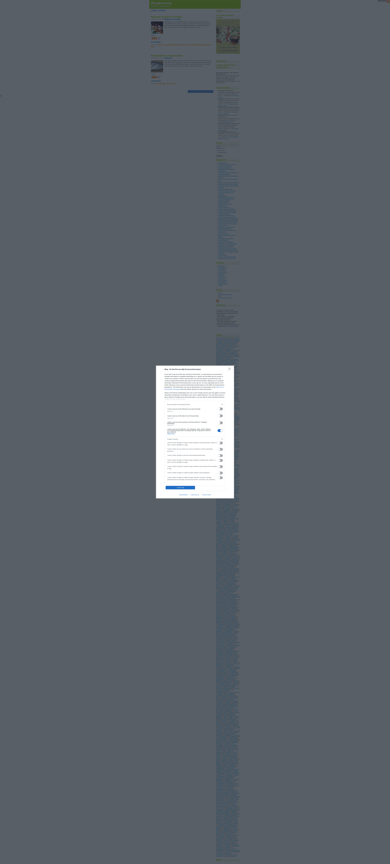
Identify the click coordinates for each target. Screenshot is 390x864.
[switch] (220, 409)
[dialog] (195, 432)
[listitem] (195, 404)
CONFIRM (180, 487)
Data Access (195, 495)
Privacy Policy (206, 495)
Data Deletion (183, 495)
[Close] (230, 369)
